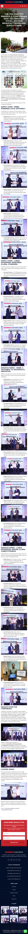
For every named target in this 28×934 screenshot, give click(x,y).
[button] (2, 6)
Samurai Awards (6, 93)
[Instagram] (26, 6)
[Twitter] (22, 6)
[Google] (24, 6)
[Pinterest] (19, 860)
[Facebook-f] (20, 6)
